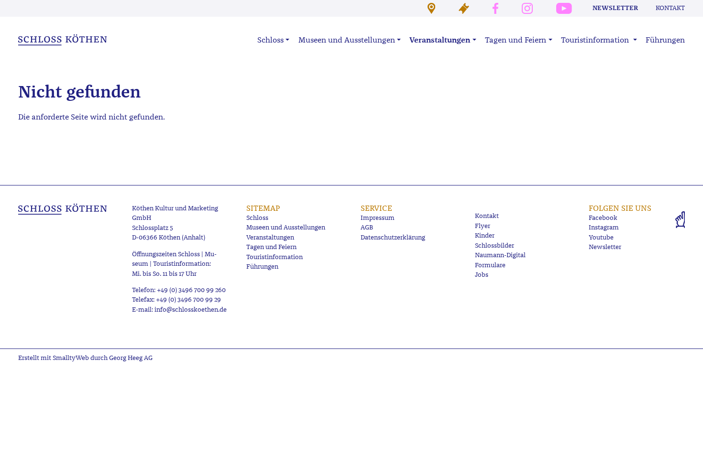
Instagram (604, 227)
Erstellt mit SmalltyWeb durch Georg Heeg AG (85, 358)
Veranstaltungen (270, 237)
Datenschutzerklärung (393, 237)
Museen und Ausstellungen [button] (346, 40)
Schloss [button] (270, 40)
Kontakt (670, 8)
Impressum (378, 218)
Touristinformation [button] (596, 40)
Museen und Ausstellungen (285, 227)
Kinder (484, 235)
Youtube (601, 237)
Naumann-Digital (500, 255)
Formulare (490, 265)
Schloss (257, 218)
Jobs (481, 275)
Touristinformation (274, 257)
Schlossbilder (494, 245)
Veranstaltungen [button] (439, 40)
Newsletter (615, 8)
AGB (367, 227)
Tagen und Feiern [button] (515, 40)
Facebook (603, 218)
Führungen (665, 40)
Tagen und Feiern (271, 247)
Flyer (482, 226)
